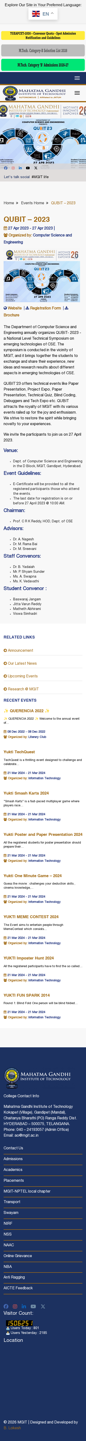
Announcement (20, 651)
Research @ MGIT (23, 690)
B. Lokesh (12, 1428)
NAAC (9, 1246)
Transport (12, 1202)
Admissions (13, 1159)
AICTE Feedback (18, 1288)
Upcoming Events (22, 677)
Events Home (32, 203)
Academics (13, 1170)
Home (9, 203)
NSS (8, 1235)
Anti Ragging (14, 1278)
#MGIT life (40, 177)
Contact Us (13, 1149)
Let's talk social (17, 177)
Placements (14, 1181)
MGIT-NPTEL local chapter (27, 1192)
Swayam (11, 1213)
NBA (8, 1267)
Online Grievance (18, 1256)
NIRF (8, 1224)
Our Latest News (22, 664)
